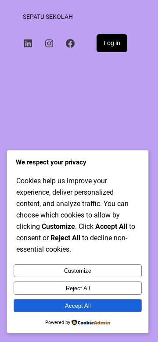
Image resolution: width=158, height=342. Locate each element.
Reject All (78, 288)
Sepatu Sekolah (48, 16)
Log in (112, 42)
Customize (77, 270)
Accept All (78, 306)
